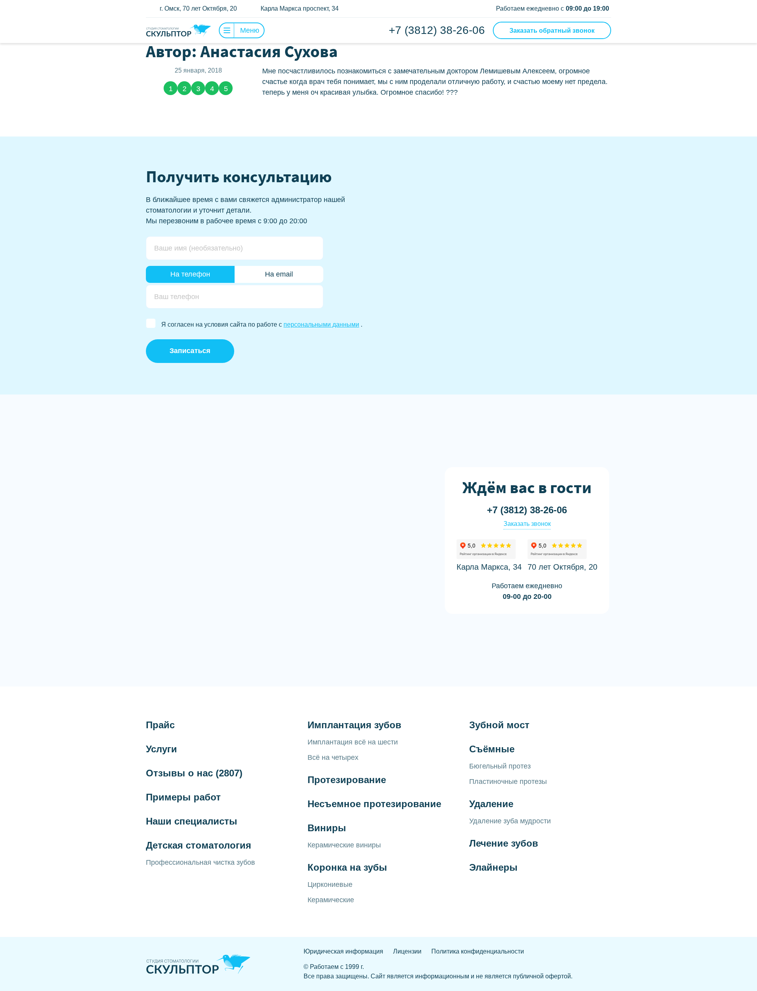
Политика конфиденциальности (477, 951)
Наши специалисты (191, 821)
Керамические (331, 900)
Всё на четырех (333, 757)
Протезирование (347, 779)
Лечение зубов (503, 843)
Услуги (161, 749)
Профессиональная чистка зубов (200, 862)
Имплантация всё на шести (353, 742)
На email (279, 274)
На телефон (190, 274)
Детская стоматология (198, 845)
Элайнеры (493, 867)
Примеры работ (183, 797)
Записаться (190, 351)
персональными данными (321, 324)
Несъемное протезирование (374, 803)
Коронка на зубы (347, 867)
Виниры (327, 828)
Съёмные (492, 749)
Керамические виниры (344, 845)
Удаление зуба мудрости (510, 821)
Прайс (160, 725)
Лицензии (407, 951)
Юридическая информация (343, 951)
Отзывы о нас (194, 773)
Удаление (491, 803)
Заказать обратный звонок (552, 30)
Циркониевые (330, 884)
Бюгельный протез (500, 766)
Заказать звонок (527, 523)
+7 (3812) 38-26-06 (437, 30)
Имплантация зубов (354, 725)
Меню (249, 30)
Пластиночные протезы (508, 781)
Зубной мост (499, 725)
